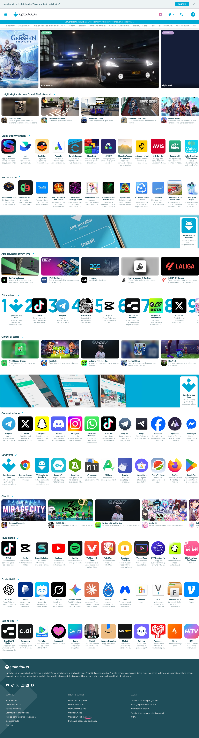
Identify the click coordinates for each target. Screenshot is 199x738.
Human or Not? (25, 197)
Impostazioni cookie (140, 708)
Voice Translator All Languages (191, 157)
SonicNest (42, 156)
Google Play (191, 475)
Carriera (9, 725)
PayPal (25, 599)
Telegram (62, 315)
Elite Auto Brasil (15, 118)
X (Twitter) (179, 315)
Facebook (158, 433)
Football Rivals (134, 361)
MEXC (125, 599)
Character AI (25, 641)
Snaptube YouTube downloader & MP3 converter (125, 561)
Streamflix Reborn (42, 558)
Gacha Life (153, 523)
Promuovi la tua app (77, 708)
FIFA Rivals (172, 361)
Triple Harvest (124, 197)
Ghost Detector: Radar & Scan (108, 198)
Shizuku (125, 475)
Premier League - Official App (140, 278)
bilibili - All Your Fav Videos (191, 559)
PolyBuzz (141, 641)
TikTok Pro (108, 433)
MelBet (125, 641)
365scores (92, 278)
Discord (58, 433)
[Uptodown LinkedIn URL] (27, 686)
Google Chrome (25, 475)
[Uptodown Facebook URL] (32, 686)
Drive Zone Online (96, 118)
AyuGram (175, 433)
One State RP (10, 26)
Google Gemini (75, 599)
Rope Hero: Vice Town (137, 118)
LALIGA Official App (176, 278)
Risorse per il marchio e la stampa (21, 717)
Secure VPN (58, 475)
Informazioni (11, 700)
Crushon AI (58, 641)
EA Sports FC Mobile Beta (77, 26)
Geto (153, 26)
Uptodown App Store (16, 316)
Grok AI (58, 599)
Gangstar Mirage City (17, 523)
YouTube (58, 558)
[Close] (193, 4)
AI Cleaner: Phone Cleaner (141, 198)
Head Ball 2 (53, 361)
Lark (25, 156)
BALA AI (92, 641)
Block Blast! (91, 156)
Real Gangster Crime (57, 118)
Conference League (16, 278)
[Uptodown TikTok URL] (12, 686)
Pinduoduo (158, 641)
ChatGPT (8, 599)
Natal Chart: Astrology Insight (75, 198)
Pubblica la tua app (76, 704)
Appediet (58, 156)
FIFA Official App (55, 278)
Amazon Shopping (108, 641)
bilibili (42, 599)
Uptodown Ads (75, 712)
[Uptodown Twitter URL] (17, 686)
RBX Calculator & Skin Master (58, 198)
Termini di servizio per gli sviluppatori (147, 713)
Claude (92, 599)
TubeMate (108, 558)
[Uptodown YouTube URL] (7, 686)
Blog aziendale (12, 721)
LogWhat (158, 197)
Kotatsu (108, 599)
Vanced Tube (142, 558)
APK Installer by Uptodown (189, 236)
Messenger (191, 433)
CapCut (109, 315)
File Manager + (174, 599)
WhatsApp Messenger (91, 434)
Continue (182, 4)
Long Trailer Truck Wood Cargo (175, 198)
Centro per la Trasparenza (17, 712)
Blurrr (175, 558)
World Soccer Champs (17, 361)
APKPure (108, 475)
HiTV (191, 641)
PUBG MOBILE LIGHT (182, 26)
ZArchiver (75, 475)
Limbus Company (24, 26)
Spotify (75, 558)
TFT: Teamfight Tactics (98, 26)
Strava (174, 641)
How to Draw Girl (92, 197)
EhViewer (141, 599)
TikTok (39, 315)
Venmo (191, 599)
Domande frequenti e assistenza (82, 721)
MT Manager (92, 475)
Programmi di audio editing (119, 26)
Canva (75, 641)
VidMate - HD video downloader (91, 560)
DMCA (133, 717)
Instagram (75, 433)
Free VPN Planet (158, 475)
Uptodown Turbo (79, 717)
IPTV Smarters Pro (158, 558)
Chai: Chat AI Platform (133, 316)
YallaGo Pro (42, 197)
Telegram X (125, 433)
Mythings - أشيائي (142, 156)
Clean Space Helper (191, 198)
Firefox (175, 475)
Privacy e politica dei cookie (143, 704)
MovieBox (42, 641)
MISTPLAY (108, 156)
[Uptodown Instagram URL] (22, 686)
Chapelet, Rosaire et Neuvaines (125, 157)
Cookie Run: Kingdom (140, 26)
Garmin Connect (75, 156)
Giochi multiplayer (165, 26)
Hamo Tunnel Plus (9, 197)
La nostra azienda (13, 704)
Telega (141, 433)
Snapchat (42, 433)
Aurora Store (142, 475)
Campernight (175, 156)
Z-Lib (158, 599)
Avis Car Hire (158, 156)
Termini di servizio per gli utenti (144, 700)
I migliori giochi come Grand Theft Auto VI (49, 26)
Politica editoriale (13, 708)
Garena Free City (174, 118)
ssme (9, 156)
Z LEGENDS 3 (86, 315)
